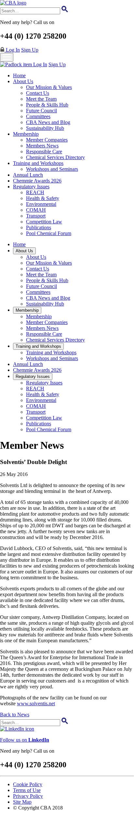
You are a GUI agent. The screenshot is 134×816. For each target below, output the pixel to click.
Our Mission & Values (49, 87)
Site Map (22, 802)
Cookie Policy (27, 784)
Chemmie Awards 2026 (37, 180)
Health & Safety (42, 198)
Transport (36, 216)
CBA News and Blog (48, 122)
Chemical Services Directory (55, 157)
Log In (12, 50)
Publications (38, 227)
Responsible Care (44, 151)
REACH (35, 192)
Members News (42, 145)
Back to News (14, 714)
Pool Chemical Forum (48, 233)
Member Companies (47, 140)
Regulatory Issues (31, 186)
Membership (26, 134)
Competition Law (44, 221)
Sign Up (29, 50)
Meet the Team (41, 99)
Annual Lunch (28, 175)
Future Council (41, 110)
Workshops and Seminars (52, 169)
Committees (38, 116)
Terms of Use (27, 790)
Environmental (41, 204)
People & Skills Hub (47, 104)
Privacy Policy (28, 796)
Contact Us (37, 93)
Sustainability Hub (45, 128)
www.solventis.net (36, 703)
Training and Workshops (38, 163)
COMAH (36, 210)
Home (19, 75)
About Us (23, 81)
